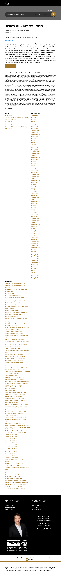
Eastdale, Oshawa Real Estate (28, 82)
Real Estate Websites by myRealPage (42, 557)
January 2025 (34, 150)
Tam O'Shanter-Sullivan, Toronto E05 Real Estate (17, 427)
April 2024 (33, 167)
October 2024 (34, 155)
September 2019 (35, 262)
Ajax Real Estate (13, 74)
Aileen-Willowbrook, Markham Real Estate (16, 289)
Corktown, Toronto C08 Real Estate (20, 80)
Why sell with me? (36, 505)
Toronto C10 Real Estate (48, 98)
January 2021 (34, 239)
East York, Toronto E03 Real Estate (16, 82)
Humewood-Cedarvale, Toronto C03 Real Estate (17, 368)
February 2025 (34, 148)
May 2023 (33, 188)
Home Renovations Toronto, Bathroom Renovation (33, 85)
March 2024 (34, 169)
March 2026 (34, 125)
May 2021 (33, 232)
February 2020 (34, 253)
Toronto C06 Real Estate (30, 98)
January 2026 (34, 128)
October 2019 (34, 260)
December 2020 (35, 241)
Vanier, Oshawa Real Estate (16, 102)
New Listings (8, 121)
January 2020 (34, 255)
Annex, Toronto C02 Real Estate (29, 74)
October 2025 (34, 132)
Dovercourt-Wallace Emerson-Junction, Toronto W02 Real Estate (32, 81)
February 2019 (34, 276)
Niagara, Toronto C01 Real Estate (30, 89)
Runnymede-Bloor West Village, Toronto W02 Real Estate (41, 93)
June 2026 (33, 119)
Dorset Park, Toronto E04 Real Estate (14, 81)
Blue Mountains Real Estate (22, 77)
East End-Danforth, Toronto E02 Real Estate (16, 345)
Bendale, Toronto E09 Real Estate (30, 76)
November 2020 (35, 243)
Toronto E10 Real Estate (42, 99)
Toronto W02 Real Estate (11, 454)
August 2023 (34, 182)
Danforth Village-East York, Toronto (33, 80)
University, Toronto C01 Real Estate (14, 463)
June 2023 (33, 186)
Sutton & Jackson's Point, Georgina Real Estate (44, 95)
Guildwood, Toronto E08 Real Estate (14, 360)
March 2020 (34, 251)
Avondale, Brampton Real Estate (13, 299)
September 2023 (35, 180)
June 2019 (33, 268)
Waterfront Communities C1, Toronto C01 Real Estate (31, 102)
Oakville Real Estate (10, 389)
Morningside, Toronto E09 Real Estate (14, 377)
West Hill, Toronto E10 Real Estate (28, 103)
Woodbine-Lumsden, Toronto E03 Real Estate (35, 104)
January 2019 (34, 278)
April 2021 (33, 234)
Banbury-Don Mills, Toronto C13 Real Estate (21, 75)
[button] (37, 528)
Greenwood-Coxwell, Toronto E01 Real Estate (41, 84)
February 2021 (34, 237)
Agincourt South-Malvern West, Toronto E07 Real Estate (34, 72)
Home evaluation (36, 507)
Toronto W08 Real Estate (21, 100)
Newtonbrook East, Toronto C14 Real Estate (15, 89)
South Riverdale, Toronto (36, 94)
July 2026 (33, 117)
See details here (9, 40)
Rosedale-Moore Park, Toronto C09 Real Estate (22, 93)
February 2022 (34, 215)
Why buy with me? (9, 505)
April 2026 (33, 123)
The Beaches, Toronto (25, 96)
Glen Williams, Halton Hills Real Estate (25, 84)
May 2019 (33, 270)
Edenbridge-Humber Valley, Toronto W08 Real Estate (43, 82)
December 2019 (35, 257)
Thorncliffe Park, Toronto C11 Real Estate (15, 433)
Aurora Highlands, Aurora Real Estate (42, 74)
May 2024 (33, 165)
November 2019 (35, 259)
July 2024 (33, 161)
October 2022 (34, 199)
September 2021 (35, 224)
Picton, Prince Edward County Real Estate (25, 90)
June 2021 (33, 230)
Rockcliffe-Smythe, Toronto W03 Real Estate (16, 404)
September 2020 (35, 247)
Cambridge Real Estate (11, 322)
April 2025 (33, 144)
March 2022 (34, 213)
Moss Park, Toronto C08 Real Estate (14, 379)
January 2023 (34, 195)
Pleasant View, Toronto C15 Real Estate (40, 90)
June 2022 (33, 207)
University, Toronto (45, 100)
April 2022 (33, 211)
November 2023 (35, 176)
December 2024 (35, 151)
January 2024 (34, 172)
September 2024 (35, 157)
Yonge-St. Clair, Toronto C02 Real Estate (15, 486)
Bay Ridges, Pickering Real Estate (36, 75)
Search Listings (9, 509)
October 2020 (34, 245)
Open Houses (8, 123)
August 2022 (34, 203)
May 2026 (33, 121)
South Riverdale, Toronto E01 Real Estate (48, 94)
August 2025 (34, 136)
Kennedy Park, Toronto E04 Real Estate (17, 86)
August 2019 (34, 264)
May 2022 (33, 209)
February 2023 (34, 193)
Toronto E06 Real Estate (33, 99)
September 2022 (35, 201)
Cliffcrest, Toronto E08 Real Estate (14, 329)
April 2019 (33, 272)
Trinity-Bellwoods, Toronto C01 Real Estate (34, 100)
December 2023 (35, 174)
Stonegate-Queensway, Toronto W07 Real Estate (13, 95)
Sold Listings (8, 128)
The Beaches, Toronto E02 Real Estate (36, 96)
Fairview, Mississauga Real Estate (11, 84)
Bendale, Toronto (20, 76)
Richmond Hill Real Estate (43, 91)
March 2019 (34, 274)
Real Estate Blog (9, 125)
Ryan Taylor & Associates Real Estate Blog (16, 127)
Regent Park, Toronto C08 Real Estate (16, 91)
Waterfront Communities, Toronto (15, 103)
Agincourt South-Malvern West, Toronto (17, 72)
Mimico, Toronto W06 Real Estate (47, 86)
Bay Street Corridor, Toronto (47, 75)
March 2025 (34, 146)
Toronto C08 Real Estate (39, 98)
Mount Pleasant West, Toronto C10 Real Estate (17, 381)
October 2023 (34, 178)
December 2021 (35, 218)
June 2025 (33, 140)
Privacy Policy (31, 557)
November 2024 (35, 153)
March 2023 (34, 192)
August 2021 (34, 226)
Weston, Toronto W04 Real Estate (40, 103)
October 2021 (34, 222)
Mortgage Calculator (10, 507)
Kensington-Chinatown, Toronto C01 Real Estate (32, 86)
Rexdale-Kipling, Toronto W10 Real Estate (31, 91)
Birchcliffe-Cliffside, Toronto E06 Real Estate (44, 76)
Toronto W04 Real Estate (12, 100)
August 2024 (34, 159)
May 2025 (33, 142)
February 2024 (34, 171)
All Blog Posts (8, 115)
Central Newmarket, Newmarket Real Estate (16, 79)
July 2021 (33, 228)
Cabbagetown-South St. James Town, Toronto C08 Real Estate (38, 77)
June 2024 (33, 163)
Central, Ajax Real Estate (28, 79)
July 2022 (33, 205)
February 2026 (34, 127)
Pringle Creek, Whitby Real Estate (13, 396)
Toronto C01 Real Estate (12, 98)
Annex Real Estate (19, 74)
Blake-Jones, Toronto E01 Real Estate (15, 314)
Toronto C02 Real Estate (21, 98)
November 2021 (35, 220)
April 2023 (33, 190)
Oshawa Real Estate (13, 90)
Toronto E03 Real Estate (24, 99)
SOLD (55, 10)
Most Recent (34, 115)
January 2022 (34, 216)
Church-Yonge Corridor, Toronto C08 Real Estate (42, 79)
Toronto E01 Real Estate (11, 444)
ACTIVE (49, 10)
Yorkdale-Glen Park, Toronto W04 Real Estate (16, 105)
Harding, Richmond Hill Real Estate (17, 85)
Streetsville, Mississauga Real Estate (29, 95)
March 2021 (34, 236)
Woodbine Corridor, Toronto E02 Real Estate (19, 30)
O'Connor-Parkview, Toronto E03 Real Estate (44, 89)
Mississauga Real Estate (11, 375)
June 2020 (33, 249)
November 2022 (35, 197)
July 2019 (33, 266)
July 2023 (33, 184)
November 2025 (35, 130)
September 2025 (35, 134)
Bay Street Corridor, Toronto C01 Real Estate (16, 306)
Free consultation (36, 509)
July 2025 (33, 138)
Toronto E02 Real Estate (15, 99)
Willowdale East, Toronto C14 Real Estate (15, 480)
